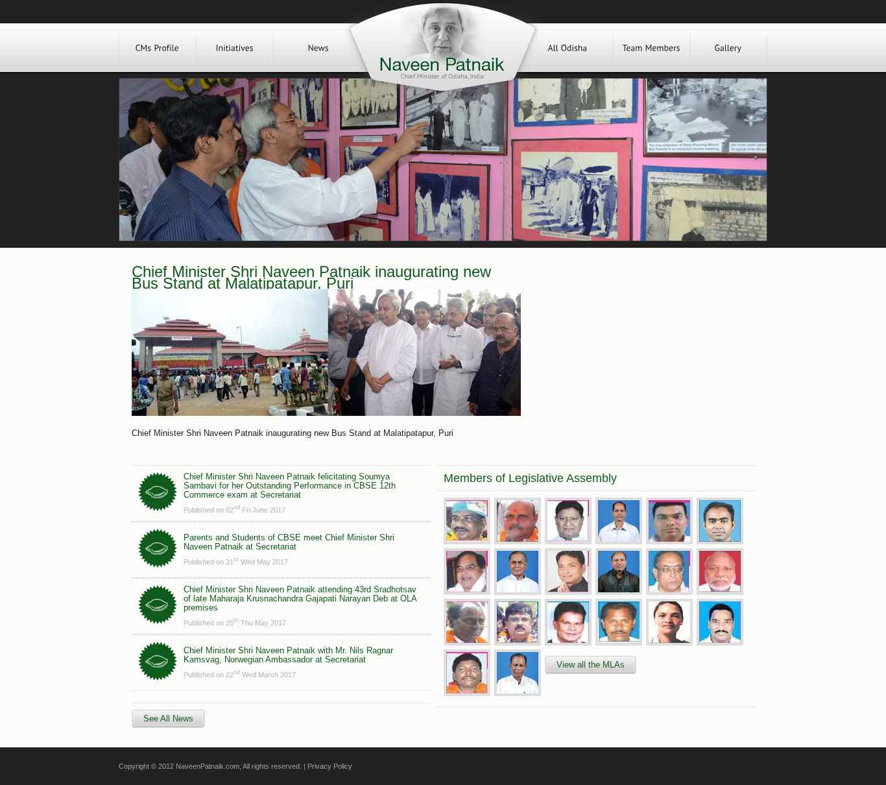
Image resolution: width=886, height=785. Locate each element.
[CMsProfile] (157, 47)
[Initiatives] (235, 47)
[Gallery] (728, 47)
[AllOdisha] (567, 47)
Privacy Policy (329, 766)
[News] (318, 47)
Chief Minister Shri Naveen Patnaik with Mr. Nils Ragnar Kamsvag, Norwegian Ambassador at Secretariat (288, 655)
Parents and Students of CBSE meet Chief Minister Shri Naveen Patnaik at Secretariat (289, 542)
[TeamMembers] (651, 47)
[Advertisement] (636, 351)
